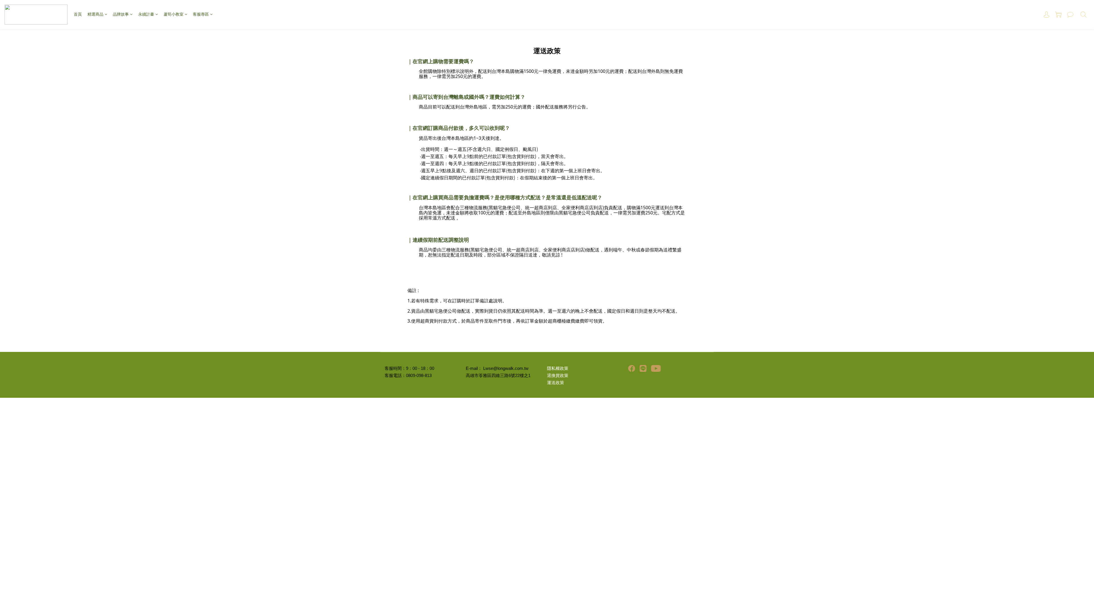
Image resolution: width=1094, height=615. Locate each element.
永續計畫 (146, 14)
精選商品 (95, 14)
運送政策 (555, 382)
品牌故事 (121, 14)
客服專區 (201, 14)
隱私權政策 (557, 368)
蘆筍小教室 (173, 14)
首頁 (78, 14)
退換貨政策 (557, 375)
